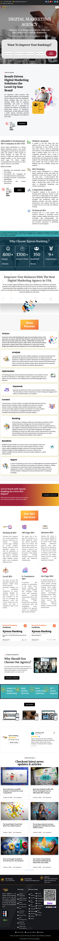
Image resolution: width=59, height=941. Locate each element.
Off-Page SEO (28, 532)
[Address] (41, 877)
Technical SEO (9, 533)
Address (46, 877)
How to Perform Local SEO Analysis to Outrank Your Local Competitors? (13, 791)
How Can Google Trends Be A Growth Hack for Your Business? (13, 860)
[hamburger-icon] (57, 7)
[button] (29, 704)
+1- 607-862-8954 (13, 128)
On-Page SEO (47, 576)
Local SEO (7, 576)
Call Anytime (12, 123)
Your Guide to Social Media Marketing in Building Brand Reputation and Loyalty (42, 860)
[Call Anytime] (7, 123)
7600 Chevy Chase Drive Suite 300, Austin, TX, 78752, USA (51, 880)
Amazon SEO (47, 532)
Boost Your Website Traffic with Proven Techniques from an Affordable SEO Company (43, 791)
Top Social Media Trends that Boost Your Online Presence (12, 825)
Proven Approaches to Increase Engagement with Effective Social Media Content (44, 826)
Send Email (28, 879)
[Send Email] (22, 879)
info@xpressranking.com (32, 880)
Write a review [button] (14, 742)
